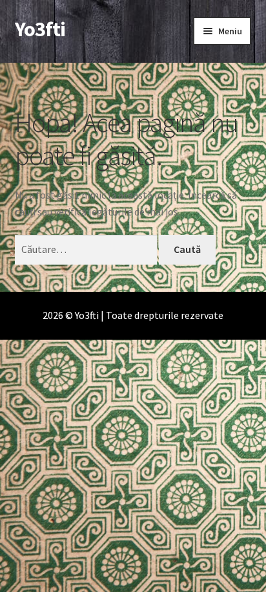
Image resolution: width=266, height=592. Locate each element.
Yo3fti (40, 29)
